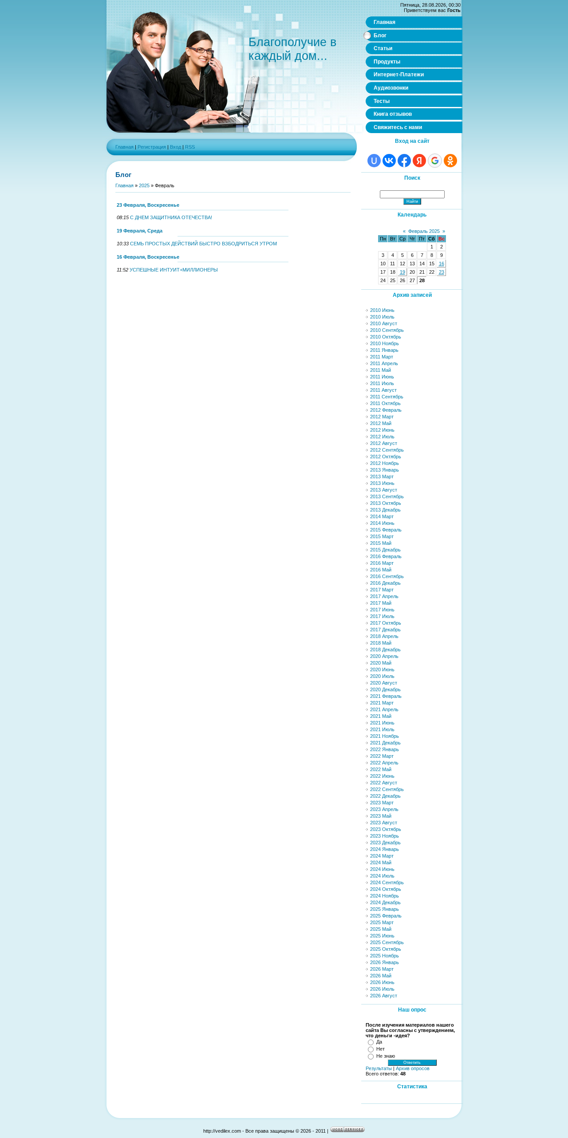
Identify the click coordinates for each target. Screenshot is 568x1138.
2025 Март (382, 922)
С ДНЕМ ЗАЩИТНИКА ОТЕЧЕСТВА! (171, 217)
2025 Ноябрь (384, 955)
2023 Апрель (384, 809)
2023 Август (383, 822)
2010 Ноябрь (384, 343)
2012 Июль (382, 436)
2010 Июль (382, 316)
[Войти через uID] (374, 160)
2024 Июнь (382, 869)
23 (441, 272)
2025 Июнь (382, 935)
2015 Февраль (386, 529)
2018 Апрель (384, 636)
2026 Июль (382, 989)
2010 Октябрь (385, 336)
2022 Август (383, 782)
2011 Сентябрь (386, 396)
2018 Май (380, 643)
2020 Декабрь (385, 689)
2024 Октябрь (385, 889)
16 (441, 263)
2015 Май (380, 543)
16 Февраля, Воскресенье (148, 257)
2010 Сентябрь (387, 330)
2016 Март (382, 563)
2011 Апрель (384, 363)
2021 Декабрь (385, 742)
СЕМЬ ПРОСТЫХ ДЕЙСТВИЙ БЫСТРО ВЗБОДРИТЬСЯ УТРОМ (203, 243)
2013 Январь (384, 470)
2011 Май (380, 370)
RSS (190, 147)
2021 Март (382, 702)
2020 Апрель (384, 656)
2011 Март (381, 356)
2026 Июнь (382, 982)
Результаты (379, 1068)
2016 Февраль (386, 556)
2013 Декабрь (385, 509)
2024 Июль (382, 875)
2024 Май (380, 862)
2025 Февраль (386, 915)
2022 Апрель (384, 762)
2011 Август (383, 390)
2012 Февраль (386, 410)
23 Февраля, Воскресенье (148, 205)
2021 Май (380, 716)
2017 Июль (382, 616)
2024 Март (382, 855)
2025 (144, 185)
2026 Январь (384, 962)
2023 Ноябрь (384, 836)
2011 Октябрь (385, 403)
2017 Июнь (382, 609)
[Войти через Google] (435, 161)
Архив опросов (413, 1068)
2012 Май (380, 423)
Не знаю (385, 1056)
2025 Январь (384, 909)
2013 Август (383, 489)
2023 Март (382, 802)
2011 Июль (382, 383)
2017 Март (382, 589)
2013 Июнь (382, 483)
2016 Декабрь (385, 583)
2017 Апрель (384, 596)
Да (379, 1041)
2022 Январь (384, 749)
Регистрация (152, 147)
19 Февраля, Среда (139, 230)
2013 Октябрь (385, 503)
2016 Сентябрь (387, 576)
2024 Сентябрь (387, 882)
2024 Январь (384, 849)
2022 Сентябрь (387, 789)
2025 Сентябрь (387, 942)
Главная (124, 147)
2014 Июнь (382, 523)
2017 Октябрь (385, 623)
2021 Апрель (384, 709)
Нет (380, 1048)
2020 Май (380, 662)
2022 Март (382, 756)
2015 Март (382, 536)
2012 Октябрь (385, 456)
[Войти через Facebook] (404, 160)
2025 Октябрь (385, 949)
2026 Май (380, 975)
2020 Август (383, 682)
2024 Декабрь (385, 902)
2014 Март (382, 516)
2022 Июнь (382, 776)
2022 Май (380, 769)
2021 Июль (382, 729)
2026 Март (382, 969)
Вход (175, 147)
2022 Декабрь (385, 796)
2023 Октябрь (385, 829)
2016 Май (380, 569)
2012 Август (383, 443)
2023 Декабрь (385, 842)
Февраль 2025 (424, 231)
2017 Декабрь (385, 629)
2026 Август (383, 995)
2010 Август (383, 323)
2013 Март (382, 476)
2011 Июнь (382, 376)
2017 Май (380, 603)
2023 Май (380, 816)
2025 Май (380, 929)
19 (402, 272)
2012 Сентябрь (387, 450)
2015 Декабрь (385, 549)
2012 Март (382, 416)
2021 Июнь (382, 722)
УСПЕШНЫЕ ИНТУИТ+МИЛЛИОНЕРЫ (174, 269)
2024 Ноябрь (384, 895)
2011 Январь (384, 350)
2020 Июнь (382, 669)
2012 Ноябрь (384, 463)
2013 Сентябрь (387, 496)
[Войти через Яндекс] (419, 160)
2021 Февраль (386, 696)
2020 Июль (382, 676)
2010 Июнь (382, 310)
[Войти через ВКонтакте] (389, 160)
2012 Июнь (382, 430)
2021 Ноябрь (384, 736)
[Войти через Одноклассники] (450, 160)
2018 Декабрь (385, 649)
